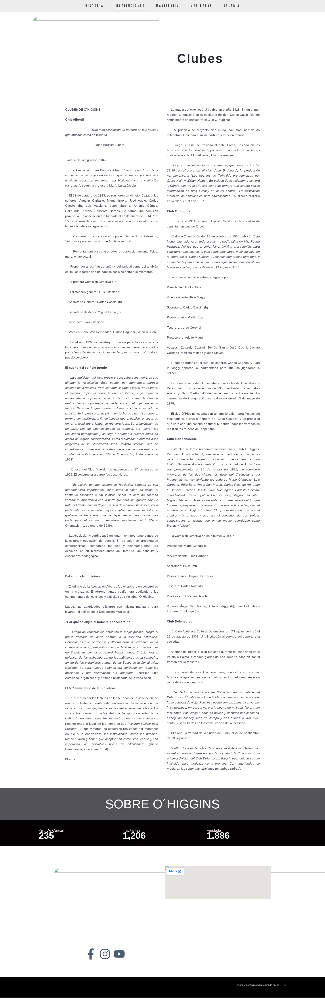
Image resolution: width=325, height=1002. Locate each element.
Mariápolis (168, 6)
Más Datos (201, 6)
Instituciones (130, 6)
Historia (94, 6)
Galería (232, 6)
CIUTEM (281, 985)
